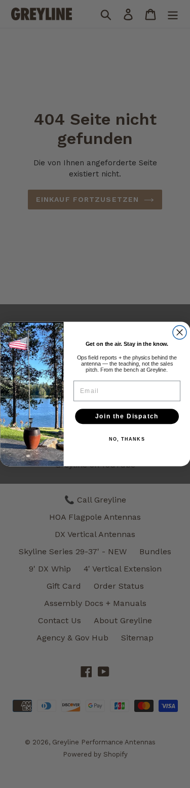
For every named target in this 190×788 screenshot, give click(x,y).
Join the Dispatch (126, 416)
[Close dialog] (179, 332)
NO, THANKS (126, 439)
